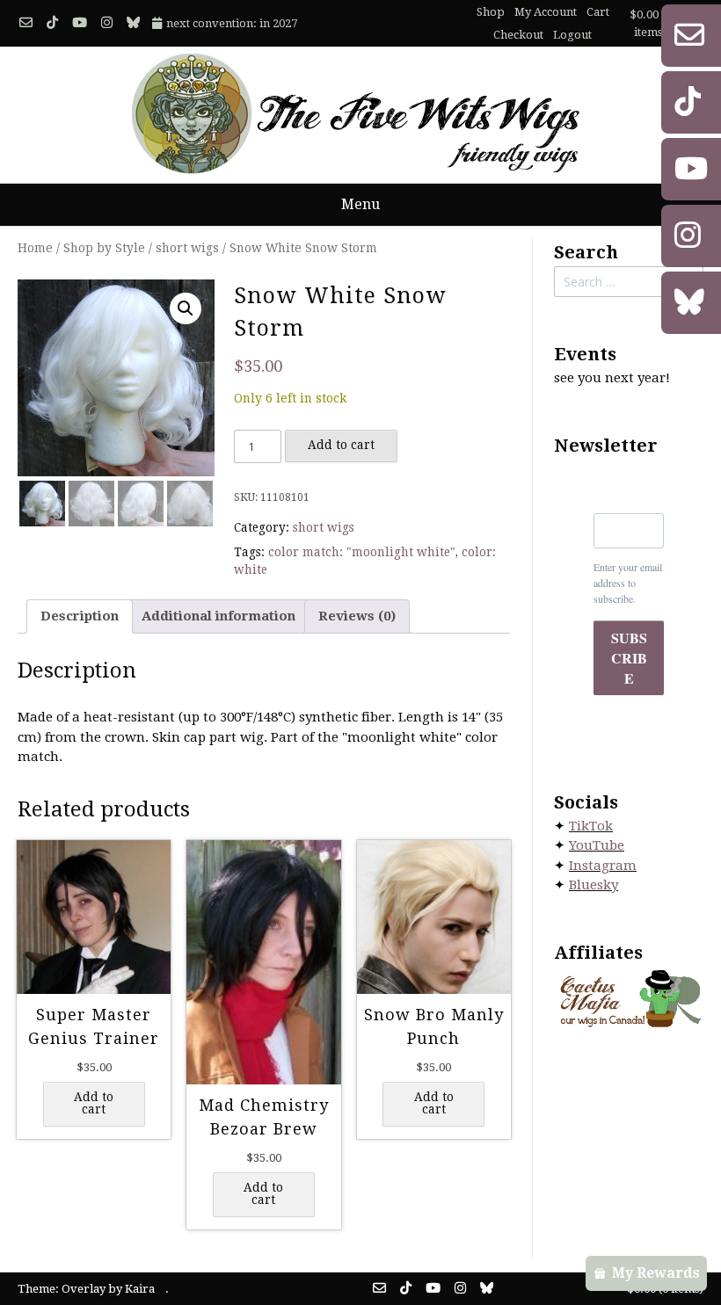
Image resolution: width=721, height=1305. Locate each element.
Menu (360, 204)
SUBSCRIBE (629, 657)
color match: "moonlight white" (361, 552)
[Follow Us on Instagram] (106, 23)
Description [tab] (79, 616)
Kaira (140, 1288)
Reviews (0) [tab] (357, 616)
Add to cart (341, 445)
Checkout (518, 34)
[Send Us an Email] (26, 23)
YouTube (596, 845)
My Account (545, 11)
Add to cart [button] (93, 1103)
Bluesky (593, 885)
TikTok (591, 826)
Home (35, 248)
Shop (491, 11)
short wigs (187, 248)
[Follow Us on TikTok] (52, 23)
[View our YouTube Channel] (79, 23)
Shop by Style (104, 248)
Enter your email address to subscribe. (628, 582)
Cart (597, 11)
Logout (572, 34)
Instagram (603, 866)
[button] (185, 308)
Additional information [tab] (218, 616)
